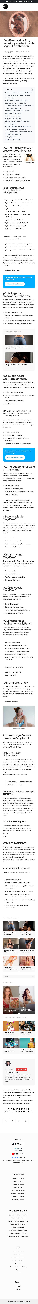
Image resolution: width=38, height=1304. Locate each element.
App (19, 1089)
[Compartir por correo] (32, 1121)
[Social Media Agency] (11, 6)
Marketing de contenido (18, 1193)
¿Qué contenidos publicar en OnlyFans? (17, 121)
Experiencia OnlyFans (12, 547)
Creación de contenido (18, 1190)
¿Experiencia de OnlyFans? (13, 113)
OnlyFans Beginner (20, 561)
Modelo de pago (22, 1100)
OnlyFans (6, 742)
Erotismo (5, 1095)
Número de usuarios (13, 891)
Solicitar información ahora (15, 284)
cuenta (10, 566)
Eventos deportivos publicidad (18, 1230)
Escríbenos (13, 83)
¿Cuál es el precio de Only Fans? (17, 223)
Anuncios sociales (18, 1252)
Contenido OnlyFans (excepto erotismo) (19, 131)
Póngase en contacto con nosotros (18, 1236)
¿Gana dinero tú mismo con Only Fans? (19, 203)
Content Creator (7, 1092)
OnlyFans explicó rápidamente (16, 129)
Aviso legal (23, 1301)
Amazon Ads (18, 1273)
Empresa (25, 1092)
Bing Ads (18, 1270)
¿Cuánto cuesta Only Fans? (14, 613)
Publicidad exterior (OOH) (18, 1233)
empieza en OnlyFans (16, 66)
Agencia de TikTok (18, 1181)
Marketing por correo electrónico (18, 1221)
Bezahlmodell (24, 1089)
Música (28, 1100)
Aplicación (15, 1089)
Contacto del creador (12, 270)
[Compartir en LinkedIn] (25, 1121)
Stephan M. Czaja (11, 1072)
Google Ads (18, 1264)
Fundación (13, 1095)
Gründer (28, 1095)
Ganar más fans (10, 675)
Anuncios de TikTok (18, 1254)
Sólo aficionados (18, 1103)
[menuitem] (11, 1)
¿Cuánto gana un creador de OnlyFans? (17, 100)
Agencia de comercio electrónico (18, 1215)
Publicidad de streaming (18, 1227)
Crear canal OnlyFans (12, 580)
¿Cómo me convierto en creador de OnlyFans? (19, 93)
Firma (9, 1095)
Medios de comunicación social (10, 1100)
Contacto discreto (11, 701)
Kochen (21, 1097)
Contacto (29, 1)
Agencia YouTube (18, 1187)
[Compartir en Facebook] (6, 1121)
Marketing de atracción (28, 1097)
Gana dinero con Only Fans (12, 299)
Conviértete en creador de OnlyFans (17, 180)
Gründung (5, 1097)
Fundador (18, 1095)
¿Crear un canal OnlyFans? (13, 116)
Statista (5, 837)
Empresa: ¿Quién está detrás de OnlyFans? (18, 126)
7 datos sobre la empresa (14, 139)
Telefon (18, 1289)
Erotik (33, 1092)
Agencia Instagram (18, 1184)
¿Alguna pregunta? (10, 124)
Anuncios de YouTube (18, 1261)
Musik (31, 1100)
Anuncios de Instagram (18, 1257)
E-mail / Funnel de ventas (18, 1224)
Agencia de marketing (12, 1)
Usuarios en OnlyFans (14, 134)
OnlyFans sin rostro (12, 404)
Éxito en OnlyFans (11, 494)
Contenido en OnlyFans (13, 672)
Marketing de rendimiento (18, 1218)
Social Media (11, 1103)
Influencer (10, 1097)
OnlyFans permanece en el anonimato (18, 444)
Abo (9, 1089)
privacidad (8, 81)
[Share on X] (13, 1121)
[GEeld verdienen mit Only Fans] (19, 24)
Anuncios (22, 1)
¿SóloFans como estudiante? (16, 226)
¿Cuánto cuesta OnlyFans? (13, 118)
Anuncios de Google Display (18, 1267)
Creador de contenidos (16, 1092)
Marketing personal (18, 1199)
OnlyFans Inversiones (13, 137)
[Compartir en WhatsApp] (19, 1121)
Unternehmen (26, 1103)
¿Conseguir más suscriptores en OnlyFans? (19, 250)
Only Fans (10, 51)
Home (5, 51)
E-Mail (18, 1286)
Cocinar (29, 1089)
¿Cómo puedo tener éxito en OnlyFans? (17, 111)
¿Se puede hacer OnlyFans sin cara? (16, 103)
